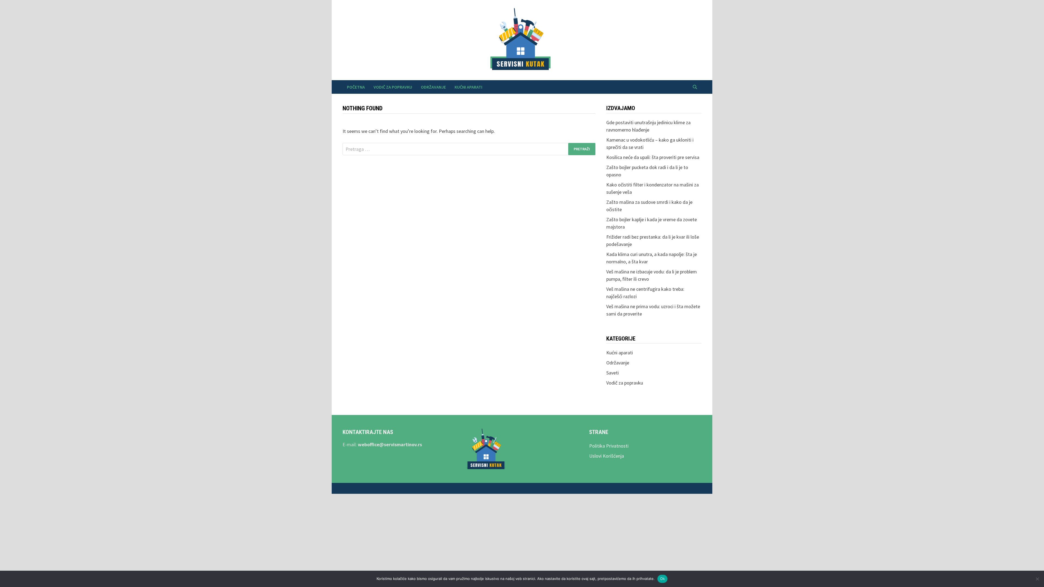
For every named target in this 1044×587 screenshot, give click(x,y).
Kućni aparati (468, 87)
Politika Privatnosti (609, 446)
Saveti (612, 373)
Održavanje (433, 87)
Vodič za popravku (393, 87)
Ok (662, 578)
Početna (356, 87)
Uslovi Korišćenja (606, 456)
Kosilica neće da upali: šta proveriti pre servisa (652, 157)
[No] (1037, 579)
